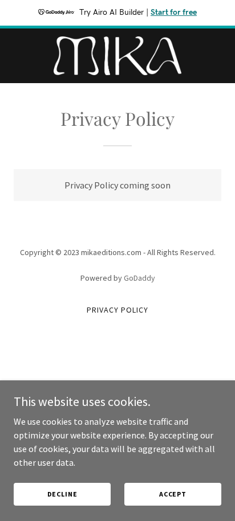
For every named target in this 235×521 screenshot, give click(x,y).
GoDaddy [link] (139, 278)
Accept (173, 494)
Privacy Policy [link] (117, 310)
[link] (117, 56)
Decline (62, 494)
